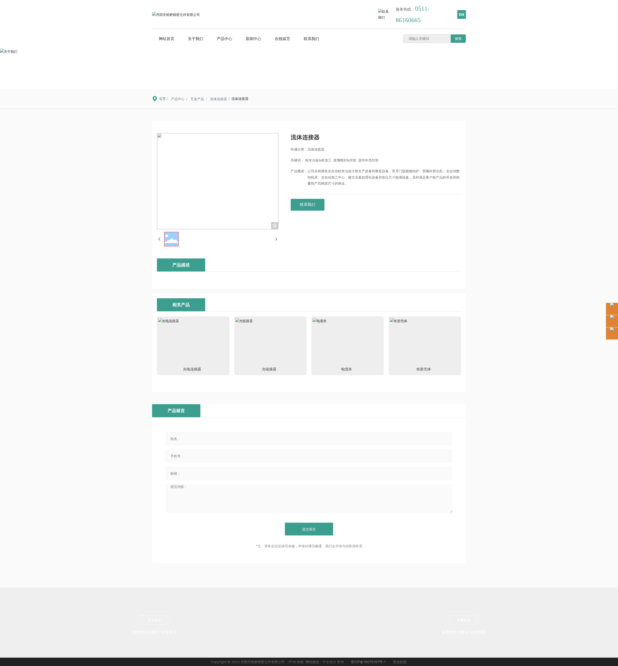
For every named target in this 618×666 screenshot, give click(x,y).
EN (461, 14)
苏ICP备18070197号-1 (368, 662)
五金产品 (197, 99)
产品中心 (177, 99)
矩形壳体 (423, 369)
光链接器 (269, 369)
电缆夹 (346, 369)
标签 (300, 662)
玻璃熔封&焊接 (344, 160)
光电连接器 (192, 369)
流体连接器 (218, 99)
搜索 (458, 38)
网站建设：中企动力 (321, 662)
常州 (340, 662)
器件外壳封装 (368, 160)
